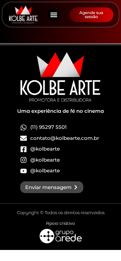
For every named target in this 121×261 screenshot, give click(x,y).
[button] (53, 14)
